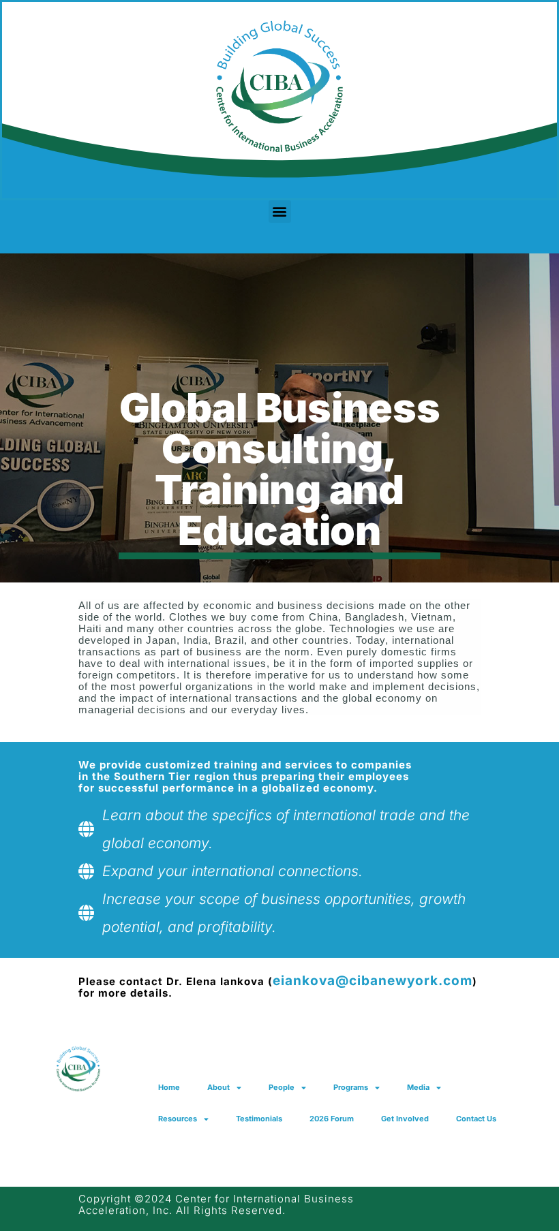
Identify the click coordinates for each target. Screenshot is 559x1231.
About (218, 1087)
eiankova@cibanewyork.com (372, 980)
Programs (350, 1087)
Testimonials (259, 1118)
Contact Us (476, 1118)
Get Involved (405, 1118)
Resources (177, 1118)
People (281, 1087)
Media (418, 1087)
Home (169, 1087)
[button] (280, 211)
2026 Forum (331, 1118)
